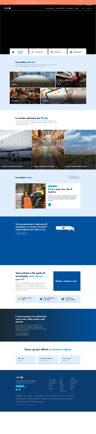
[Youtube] (16, 390)
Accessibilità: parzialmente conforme (36, 401)
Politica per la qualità (70, 395)
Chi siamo (76, 8)
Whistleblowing (44, 398)
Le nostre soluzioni (59, 8)
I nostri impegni (69, 8)
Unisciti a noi (89, 8)
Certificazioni (29, 398)
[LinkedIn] (19, 390)
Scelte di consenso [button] (28, 395)
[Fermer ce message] (80, 1)
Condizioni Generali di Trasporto (51, 395)
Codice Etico (62, 395)
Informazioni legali (19, 395)
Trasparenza (70, 398)
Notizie (83, 8)
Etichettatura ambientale (21, 398)
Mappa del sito (37, 398)
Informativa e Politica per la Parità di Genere (57, 398)
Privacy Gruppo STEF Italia (38, 395)
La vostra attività (49, 8)
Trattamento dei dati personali (22, 401)
